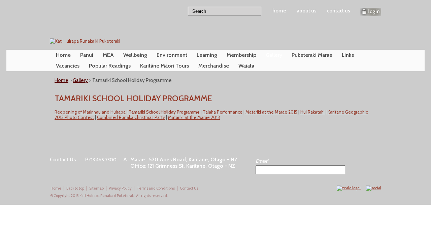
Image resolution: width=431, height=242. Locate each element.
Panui (86, 55)
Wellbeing (135, 55)
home (279, 11)
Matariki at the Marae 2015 (271, 112)
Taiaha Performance (222, 112)
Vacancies (67, 66)
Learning (207, 55)
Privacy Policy (120, 188)
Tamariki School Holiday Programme (164, 112)
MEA (108, 55)
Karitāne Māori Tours (164, 66)
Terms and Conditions (156, 188)
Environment (172, 55)
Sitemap (96, 188)
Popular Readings (110, 66)
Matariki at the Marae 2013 (194, 117)
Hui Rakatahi (312, 112)
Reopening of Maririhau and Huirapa (90, 112)
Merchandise (213, 66)
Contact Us (189, 188)
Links (348, 55)
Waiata (246, 66)
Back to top (75, 188)
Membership (241, 55)
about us (307, 11)
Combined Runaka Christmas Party (131, 117)
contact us (338, 11)
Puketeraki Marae (312, 55)
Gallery (274, 55)
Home (63, 55)
